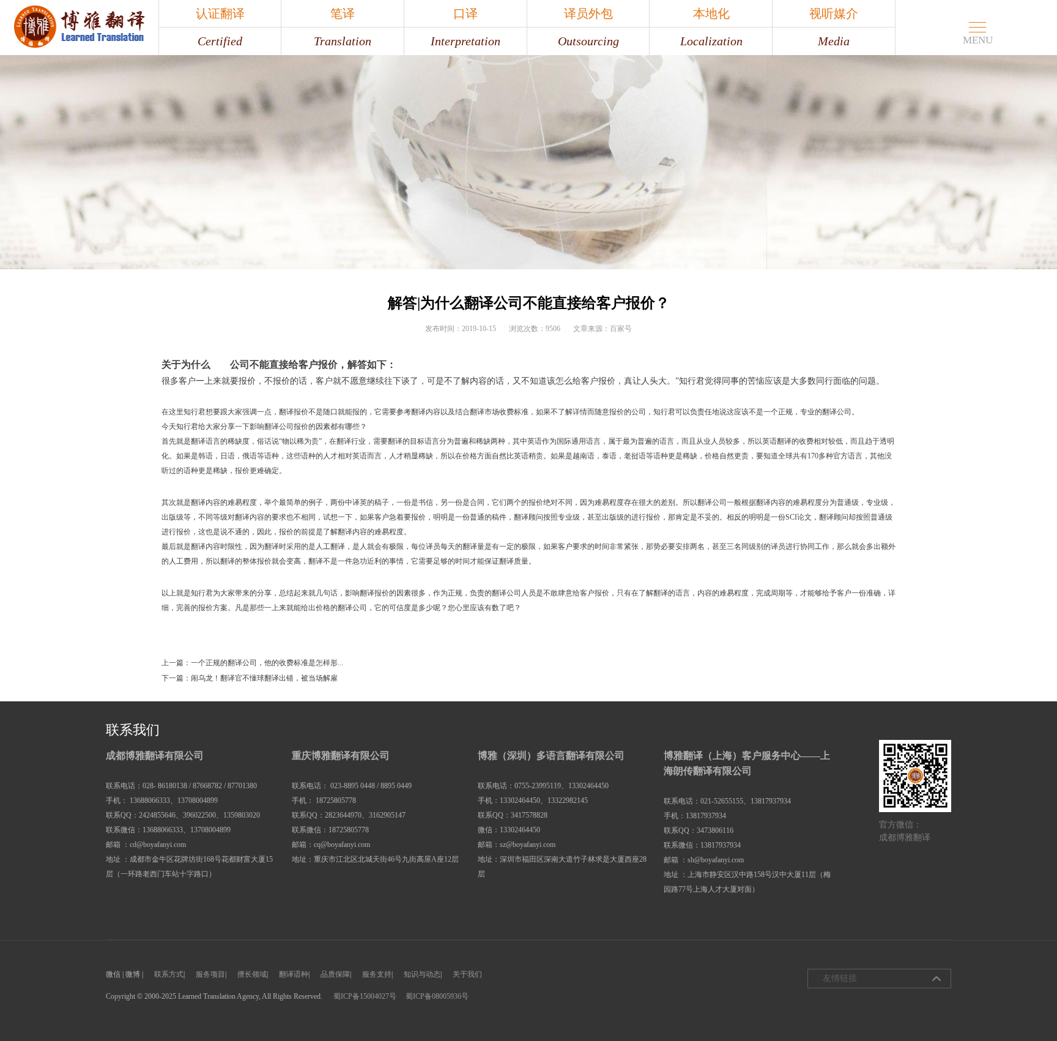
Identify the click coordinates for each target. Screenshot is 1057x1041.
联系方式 (169, 974)
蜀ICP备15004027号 (364, 996)
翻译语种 (293, 974)
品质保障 (335, 974)
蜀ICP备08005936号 (437, 996)
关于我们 (467, 974)
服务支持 (376, 974)
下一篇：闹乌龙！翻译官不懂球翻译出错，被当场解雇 (249, 678)
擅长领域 (252, 974)
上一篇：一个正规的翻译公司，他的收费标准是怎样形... (252, 663)
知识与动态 (422, 974)
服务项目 (210, 974)
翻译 (220, 364)
